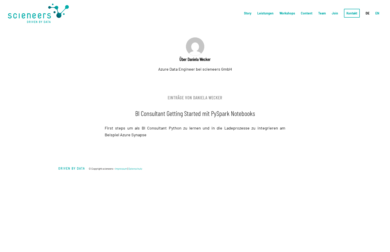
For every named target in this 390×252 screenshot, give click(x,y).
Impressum (121, 168)
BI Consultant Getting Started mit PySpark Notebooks (195, 113)
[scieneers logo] (38, 13)
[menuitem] (247, 13)
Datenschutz (135, 168)
